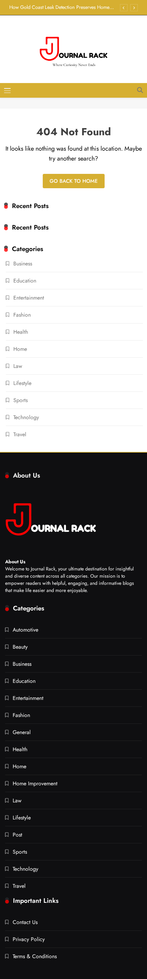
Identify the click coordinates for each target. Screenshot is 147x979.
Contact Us (25, 922)
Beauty (20, 647)
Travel (19, 434)
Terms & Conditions (35, 956)
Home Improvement (35, 783)
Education (24, 281)
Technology (26, 417)
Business (22, 263)
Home (20, 349)
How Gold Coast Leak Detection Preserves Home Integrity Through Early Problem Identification (59, 7)
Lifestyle (22, 383)
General (22, 732)
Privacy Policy (29, 939)
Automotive (25, 630)
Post (17, 835)
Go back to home (74, 181)
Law (17, 366)
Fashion (22, 315)
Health (20, 332)
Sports (20, 400)
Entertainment (28, 298)
